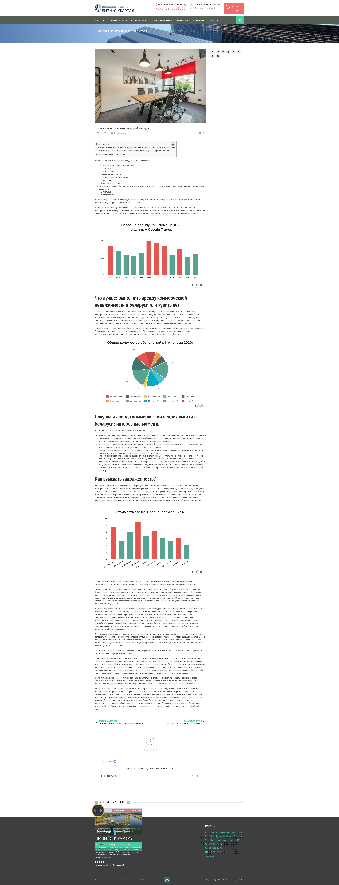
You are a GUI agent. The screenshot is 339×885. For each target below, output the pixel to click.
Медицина (217, 120)
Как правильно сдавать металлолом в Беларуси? (232, 221)
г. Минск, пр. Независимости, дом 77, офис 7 (226, 832)
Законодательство (220, 102)
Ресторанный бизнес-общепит (225, 161)
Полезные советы (220, 137)
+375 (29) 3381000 (170, 8)
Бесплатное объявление (236, 8)
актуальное (215, 303)
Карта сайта (211, 856)
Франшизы (182, 20)
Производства (218, 149)
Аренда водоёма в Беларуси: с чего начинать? (230, 237)
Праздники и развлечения (223, 143)
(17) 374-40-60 (215, 843)
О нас (213, 20)
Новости (216, 126)
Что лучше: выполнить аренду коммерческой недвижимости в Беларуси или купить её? (136, 147)
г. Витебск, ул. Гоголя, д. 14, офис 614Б (224, 840)
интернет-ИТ (227, 304)
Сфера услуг (217, 172)
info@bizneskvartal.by (203, 8)
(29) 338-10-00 (215, 847)
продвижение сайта (114, 880)
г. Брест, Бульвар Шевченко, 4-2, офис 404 (226, 836)
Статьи (192, 31)
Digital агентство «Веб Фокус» (135, 880)
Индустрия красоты (220, 108)
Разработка (99, 880)
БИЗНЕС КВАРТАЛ (178, 31)
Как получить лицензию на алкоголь (231, 205)
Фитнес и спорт (219, 184)
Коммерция (137, 20)
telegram (215, 279)
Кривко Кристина (120, 133)
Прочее (215, 155)
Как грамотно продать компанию (232, 253)
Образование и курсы (221, 132)
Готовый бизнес (116, 20)
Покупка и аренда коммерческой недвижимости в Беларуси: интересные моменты (134, 150)
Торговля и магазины (221, 178)
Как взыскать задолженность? (111, 154)
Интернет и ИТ (218, 114)
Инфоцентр (198, 20)
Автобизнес (217, 97)
